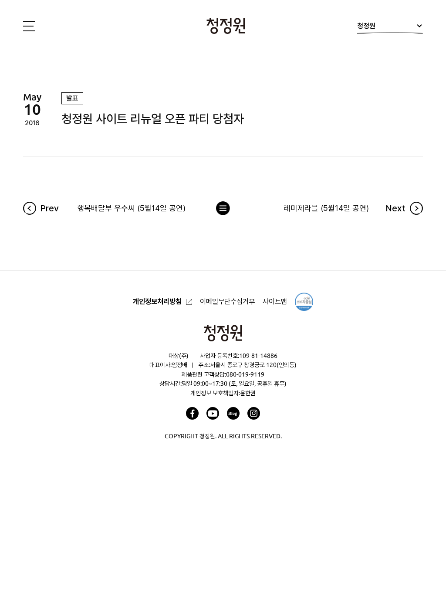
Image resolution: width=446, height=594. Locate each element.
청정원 (366, 26)
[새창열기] (192, 413)
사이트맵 (275, 301)
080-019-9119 (245, 374)
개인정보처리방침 (157, 301)
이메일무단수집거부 (227, 301)
